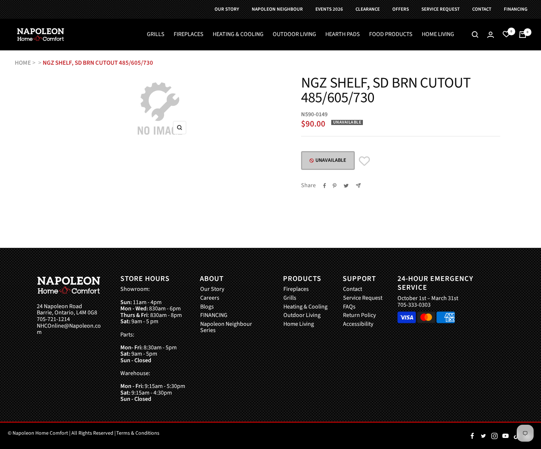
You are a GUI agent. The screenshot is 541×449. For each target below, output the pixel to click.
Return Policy (359, 315)
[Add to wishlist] (364, 161)
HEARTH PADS (342, 34)
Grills (289, 298)
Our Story (212, 289)
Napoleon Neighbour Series (226, 327)
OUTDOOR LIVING (294, 34)
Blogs (207, 307)
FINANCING (213, 315)
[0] (506, 35)
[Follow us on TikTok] (516, 435)
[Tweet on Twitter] (346, 185)
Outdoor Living (302, 315)
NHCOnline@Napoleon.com (69, 329)
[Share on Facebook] (324, 185)
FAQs (349, 307)
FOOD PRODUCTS (391, 34)
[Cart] (522, 34)
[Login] (490, 35)
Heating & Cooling (305, 307)
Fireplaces (296, 289)
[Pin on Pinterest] (334, 185)
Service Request (362, 298)
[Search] (475, 34)
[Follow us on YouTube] (505, 435)
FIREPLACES (189, 34)
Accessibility (358, 324)
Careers (209, 298)
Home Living (298, 324)
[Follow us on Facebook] (472, 435)
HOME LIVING (438, 34)
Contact (352, 289)
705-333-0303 (414, 305)
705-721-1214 (53, 319)
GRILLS (156, 34)
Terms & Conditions (137, 433)
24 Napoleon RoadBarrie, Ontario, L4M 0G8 (67, 309)
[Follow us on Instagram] (494, 435)
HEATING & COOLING (238, 34)
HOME (23, 62)
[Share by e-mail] (358, 185)
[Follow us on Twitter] (483, 435)
